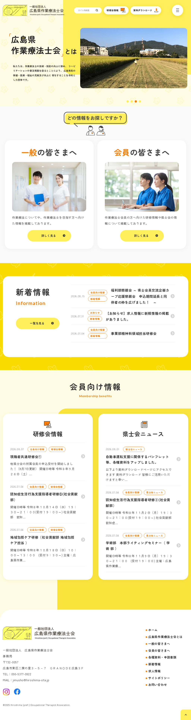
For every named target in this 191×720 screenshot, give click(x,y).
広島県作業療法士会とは (165, 636)
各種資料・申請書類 (162, 657)
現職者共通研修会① (26, 456)
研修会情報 (112, 10)
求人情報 (154, 671)
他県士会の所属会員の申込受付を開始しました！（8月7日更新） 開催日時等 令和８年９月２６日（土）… (42, 468)
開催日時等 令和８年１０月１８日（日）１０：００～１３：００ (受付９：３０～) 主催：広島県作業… (43, 555)
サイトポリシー (159, 678)
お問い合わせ (157, 684)
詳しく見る (48, 236)
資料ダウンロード (142, 10)
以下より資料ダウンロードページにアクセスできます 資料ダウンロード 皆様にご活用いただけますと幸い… (139, 474)
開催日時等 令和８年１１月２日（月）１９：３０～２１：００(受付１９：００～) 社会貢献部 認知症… (140, 517)
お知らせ (95, 312)
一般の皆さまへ (159, 643)
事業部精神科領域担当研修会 (133, 333)
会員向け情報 (97, 292)
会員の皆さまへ (159, 650)
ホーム (153, 630)
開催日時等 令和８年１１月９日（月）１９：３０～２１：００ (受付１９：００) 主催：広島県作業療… (139, 561)
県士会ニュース (134, 449)
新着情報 (95, 298)
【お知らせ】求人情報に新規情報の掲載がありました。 (137, 316)
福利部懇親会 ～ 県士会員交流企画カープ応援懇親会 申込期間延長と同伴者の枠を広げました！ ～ (140, 296)
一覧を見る (37, 323)
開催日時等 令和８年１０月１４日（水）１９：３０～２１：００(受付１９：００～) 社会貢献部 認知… (43, 512)
